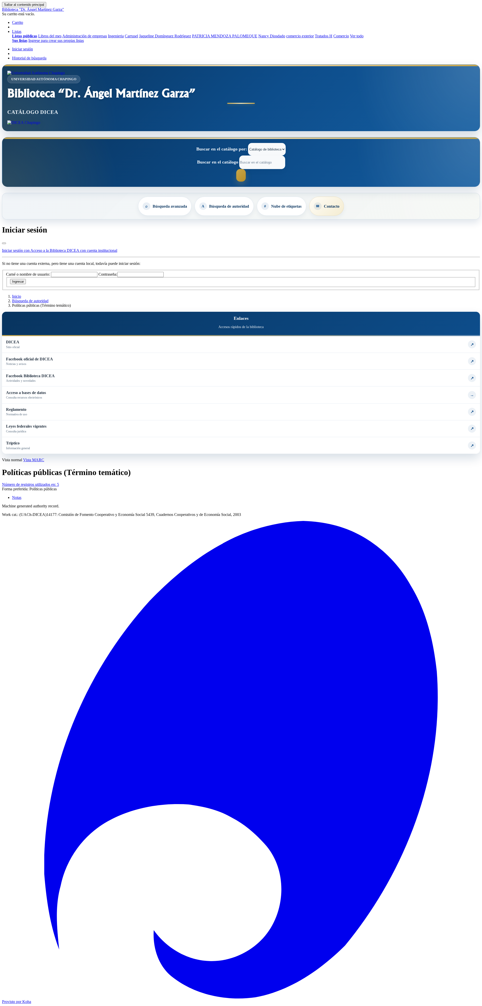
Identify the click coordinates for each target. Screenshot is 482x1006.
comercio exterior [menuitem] (300, 36)
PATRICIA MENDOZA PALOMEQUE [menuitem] (224, 36)
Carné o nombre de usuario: (28, 274)
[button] (17, 22)
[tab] (16, 497)
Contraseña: (107, 274)
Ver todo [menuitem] (357, 36)
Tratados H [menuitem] (323, 36)
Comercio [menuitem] (341, 36)
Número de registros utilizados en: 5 (30, 484)
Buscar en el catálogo (217, 162)
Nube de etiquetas (286, 206)
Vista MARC (33, 460)
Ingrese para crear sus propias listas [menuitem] (56, 40)
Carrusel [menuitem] (131, 36)
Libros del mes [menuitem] (50, 36)
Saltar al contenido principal (24, 5)
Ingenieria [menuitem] (116, 36)
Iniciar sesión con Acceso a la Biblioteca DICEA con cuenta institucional (59, 250)
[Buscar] (241, 175)
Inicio (16, 296)
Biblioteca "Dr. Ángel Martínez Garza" (33, 9)
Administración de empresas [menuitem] (84, 36)
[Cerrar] (4, 243)
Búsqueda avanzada (170, 206)
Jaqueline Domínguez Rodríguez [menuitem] (165, 36)
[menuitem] (24, 36)
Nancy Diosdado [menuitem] (271, 36)
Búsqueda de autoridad (229, 206)
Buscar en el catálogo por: (221, 148)
